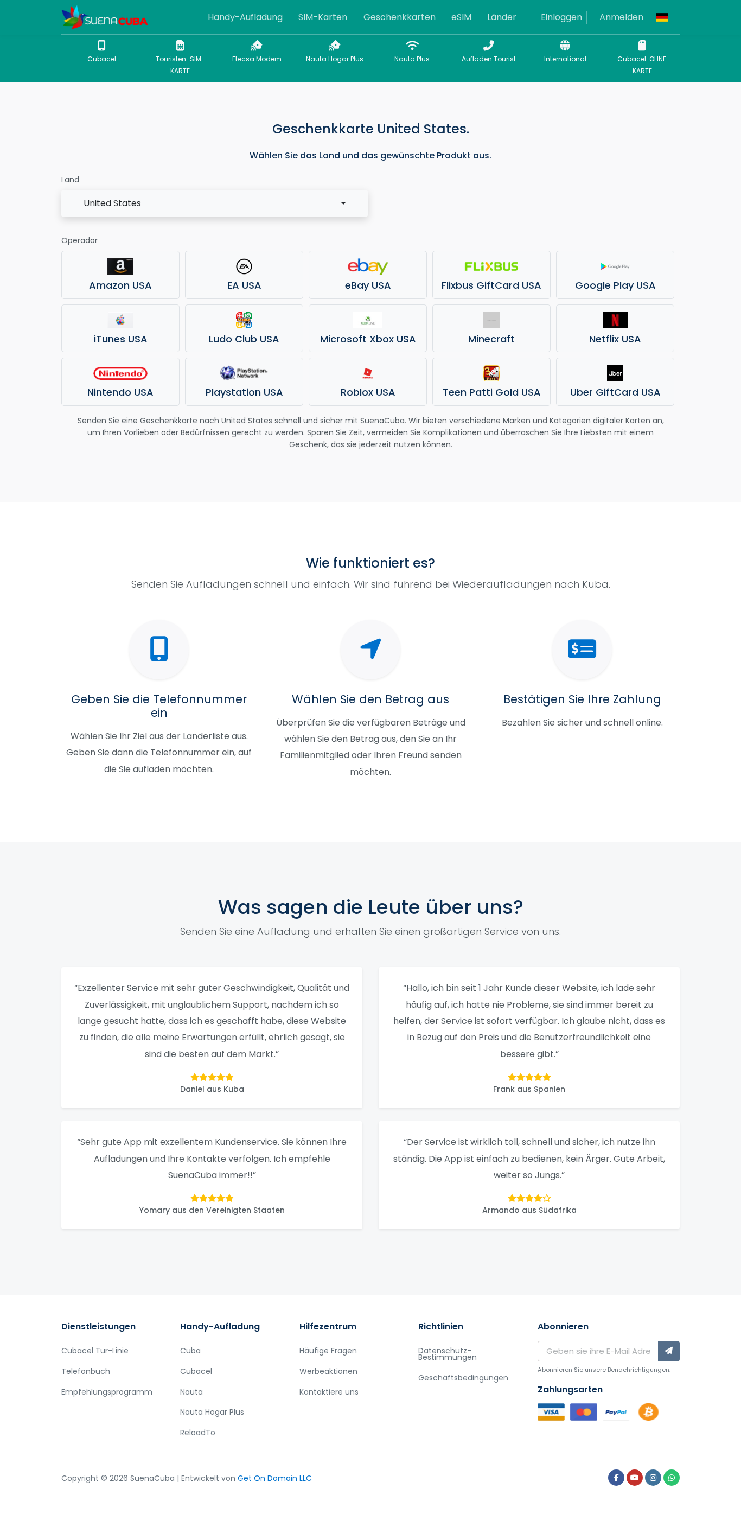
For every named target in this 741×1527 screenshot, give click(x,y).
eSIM (461, 17)
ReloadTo (197, 1432)
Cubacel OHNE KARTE (641, 64)
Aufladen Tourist (489, 58)
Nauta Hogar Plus (334, 58)
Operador (79, 240)
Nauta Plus (412, 58)
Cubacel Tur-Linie (95, 1350)
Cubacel (101, 58)
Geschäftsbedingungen (463, 1378)
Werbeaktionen (328, 1371)
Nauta (191, 1392)
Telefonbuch (85, 1371)
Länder (501, 17)
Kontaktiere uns (329, 1392)
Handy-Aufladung (245, 17)
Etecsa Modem (257, 58)
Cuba (190, 1350)
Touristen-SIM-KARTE (180, 64)
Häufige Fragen (328, 1350)
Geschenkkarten (399, 17)
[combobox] (214, 203)
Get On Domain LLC (275, 1478)
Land (70, 179)
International (565, 58)
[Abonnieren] (669, 1351)
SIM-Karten (322, 17)
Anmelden (621, 17)
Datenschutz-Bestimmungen (447, 1353)
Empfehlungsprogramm (106, 1392)
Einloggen (561, 17)
